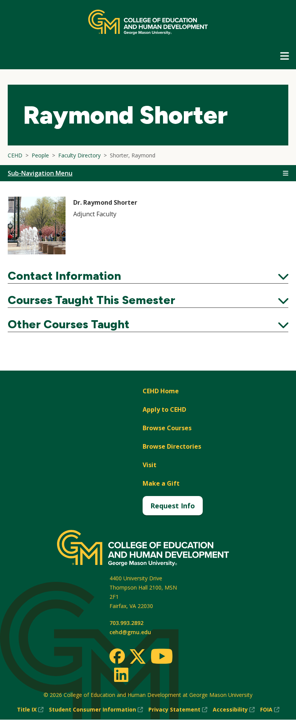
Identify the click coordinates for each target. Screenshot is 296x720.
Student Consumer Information (96, 709)
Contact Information (148, 276)
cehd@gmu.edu (130, 632)
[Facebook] (117, 656)
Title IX (30, 709)
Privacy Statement (177, 709)
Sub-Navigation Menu (40, 173)
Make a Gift (161, 483)
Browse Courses (167, 428)
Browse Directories (172, 446)
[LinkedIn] (120, 675)
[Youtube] (161, 657)
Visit (149, 465)
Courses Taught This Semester (148, 300)
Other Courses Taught (148, 324)
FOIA (269, 709)
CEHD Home (161, 391)
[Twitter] (137, 656)
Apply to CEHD (164, 409)
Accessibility (234, 709)
